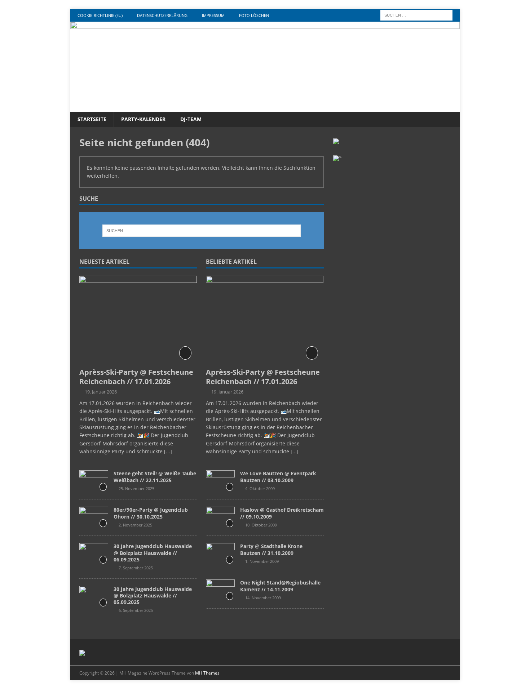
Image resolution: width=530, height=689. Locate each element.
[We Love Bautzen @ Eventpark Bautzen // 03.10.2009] (220, 481)
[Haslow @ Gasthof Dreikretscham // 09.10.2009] (220, 517)
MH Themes (207, 673)
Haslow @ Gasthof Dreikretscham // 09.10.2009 (282, 513)
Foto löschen (254, 15)
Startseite (92, 119)
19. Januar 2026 (101, 391)
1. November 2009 (262, 561)
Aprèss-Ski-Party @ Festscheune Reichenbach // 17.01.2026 (136, 376)
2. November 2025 (135, 525)
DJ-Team (191, 119)
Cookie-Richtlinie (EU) (100, 15)
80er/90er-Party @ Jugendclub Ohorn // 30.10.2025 (151, 513)
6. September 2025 (136, 610)
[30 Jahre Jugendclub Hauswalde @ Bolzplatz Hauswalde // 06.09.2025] (93, 554)
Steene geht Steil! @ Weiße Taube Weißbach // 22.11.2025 (155, 476)
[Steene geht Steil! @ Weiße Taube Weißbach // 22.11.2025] (93, 481)
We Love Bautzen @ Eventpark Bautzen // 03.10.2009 (278, 476)
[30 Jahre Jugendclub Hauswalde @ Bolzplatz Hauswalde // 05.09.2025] (93, 597)
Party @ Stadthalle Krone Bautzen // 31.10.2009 (271, 549)
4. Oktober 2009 (260, 488)
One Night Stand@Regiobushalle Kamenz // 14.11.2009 (280, 585)
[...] (168, 451)
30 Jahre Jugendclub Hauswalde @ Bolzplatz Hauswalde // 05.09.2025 (153, 595)
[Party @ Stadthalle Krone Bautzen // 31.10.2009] (220, 554)
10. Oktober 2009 (261, 525)
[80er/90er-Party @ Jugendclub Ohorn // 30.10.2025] (93, 517)
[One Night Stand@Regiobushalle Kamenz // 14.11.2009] (220, 590)
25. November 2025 (136, 488)
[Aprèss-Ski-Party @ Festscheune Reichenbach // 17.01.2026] (138, 320)
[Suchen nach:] (416, 14)
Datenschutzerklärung (162, 15)
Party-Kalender (143, 119)
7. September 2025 (136, 567)
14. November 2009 (263, 597)
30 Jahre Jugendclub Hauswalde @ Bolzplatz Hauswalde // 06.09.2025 (153, 553)
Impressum (213, 15)
